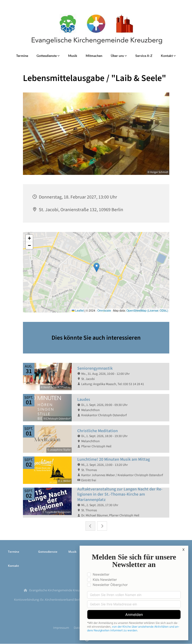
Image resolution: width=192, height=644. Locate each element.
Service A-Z (143, 56)
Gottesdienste (47, 56)
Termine (22, 56)
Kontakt (167, 56)
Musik (72, 56)
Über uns (118, 56)
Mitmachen (94, 56)
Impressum (61, 628)
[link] (48, 55)
